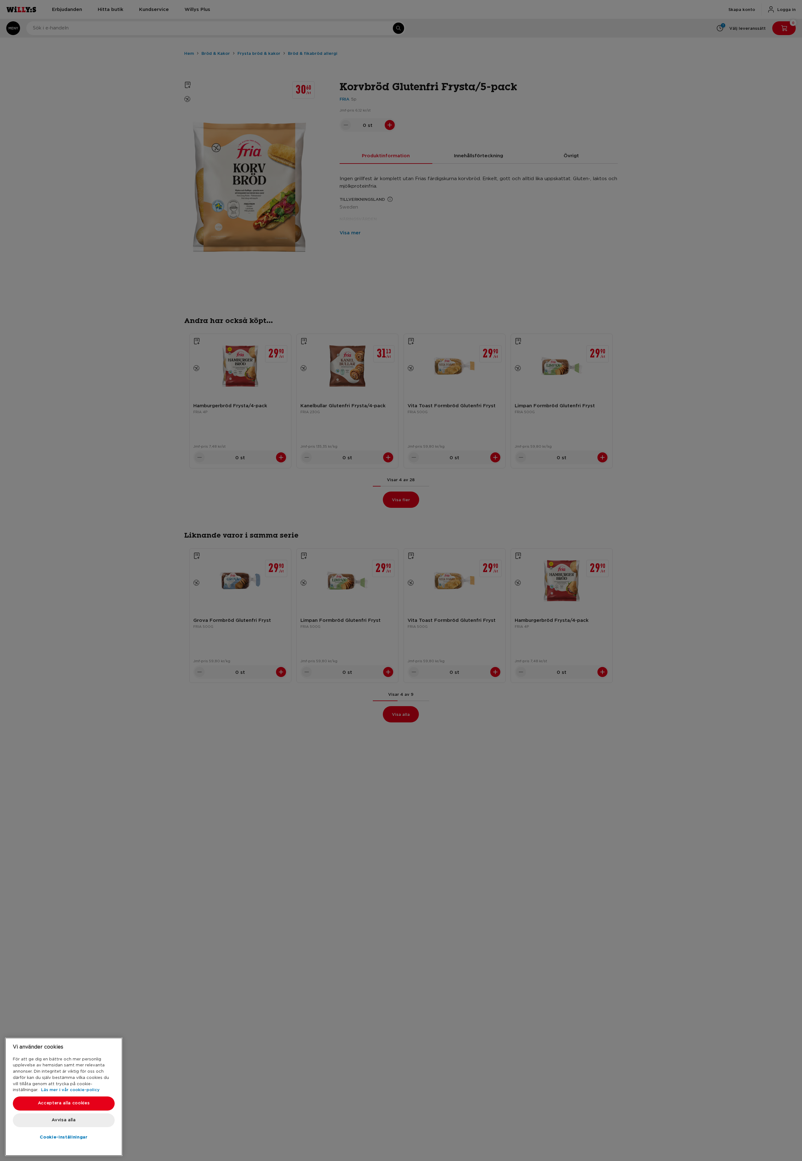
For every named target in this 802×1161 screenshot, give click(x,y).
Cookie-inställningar (63, 1137)
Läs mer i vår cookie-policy (70, 1089)
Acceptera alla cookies (64, 1103)
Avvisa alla (64, 1120)
